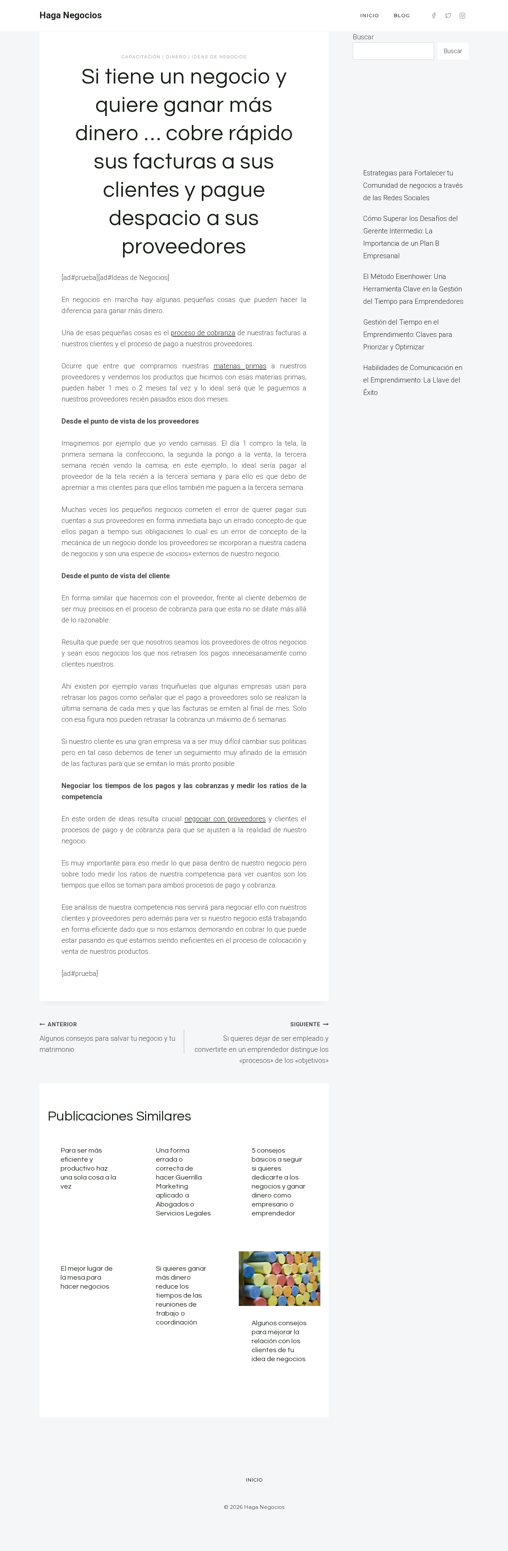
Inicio (369, 15)
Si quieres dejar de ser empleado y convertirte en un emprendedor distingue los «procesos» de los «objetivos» (262, 1043)
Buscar (363, 37)
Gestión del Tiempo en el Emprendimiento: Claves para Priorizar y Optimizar (407, 334)
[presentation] (279, 1278)
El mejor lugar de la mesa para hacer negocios (86, 1277)
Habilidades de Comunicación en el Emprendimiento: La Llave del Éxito (412, 380)
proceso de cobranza (203, 333)
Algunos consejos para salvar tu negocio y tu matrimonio (107, 1037)
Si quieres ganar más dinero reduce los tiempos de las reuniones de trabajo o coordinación (181, 1295)
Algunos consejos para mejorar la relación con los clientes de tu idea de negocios (279, 1341)
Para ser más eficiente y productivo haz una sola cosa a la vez (88, 1168)
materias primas (240, 366)
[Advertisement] (411, 113)
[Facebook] (433, 15)
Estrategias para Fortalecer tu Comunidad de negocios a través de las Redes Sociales (413, 185)
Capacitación (141, 57)
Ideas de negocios (219, 57)
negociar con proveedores (225, 819)
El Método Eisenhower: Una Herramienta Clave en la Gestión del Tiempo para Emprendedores (413, 289)
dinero (176, 57)
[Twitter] (448, 15)
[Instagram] (462, 15)
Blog (402, 15)
